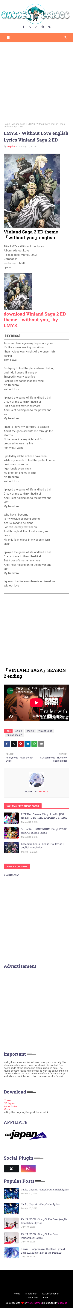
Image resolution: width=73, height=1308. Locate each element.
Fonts (45, 1297)
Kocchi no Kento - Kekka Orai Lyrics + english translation (42, 845)
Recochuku (10, 1106)
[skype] (49, 27)
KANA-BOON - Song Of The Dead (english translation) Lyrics (44, 1221)
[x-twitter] (30, 27)
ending (30, 731)
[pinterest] (43, 27)
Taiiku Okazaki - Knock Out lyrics (40, 1204)
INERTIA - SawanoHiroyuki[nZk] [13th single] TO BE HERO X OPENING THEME (44, 816)
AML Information (50, 1293)
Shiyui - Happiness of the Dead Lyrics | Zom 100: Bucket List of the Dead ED (43, 1250)
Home (7, 124)
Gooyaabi (63, 1303)
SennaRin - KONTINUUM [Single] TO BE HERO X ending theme (44, 830)
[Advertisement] (36, 81)
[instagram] (36, 27)
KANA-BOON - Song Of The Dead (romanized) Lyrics (40, 1235)
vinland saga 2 (19, 124)
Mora (7, 1109)
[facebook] (23, 27)
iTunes (8, 1100)
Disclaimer (31, 1293)
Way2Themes (34, 1303)
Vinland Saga (45, 731)
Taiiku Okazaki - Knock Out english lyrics (45, 1189)
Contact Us (32, 1297)
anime (18, 731)
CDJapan (9, 1103)
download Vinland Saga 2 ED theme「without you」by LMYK (35, 319)
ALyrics (11, 146)
